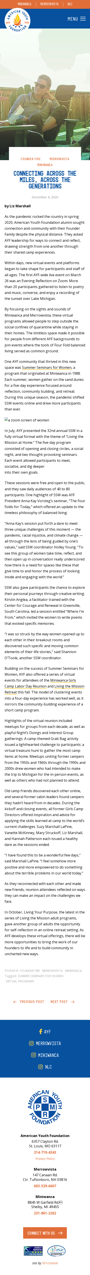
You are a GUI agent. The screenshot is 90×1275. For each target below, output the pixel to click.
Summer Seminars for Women (46, 367)
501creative (50, 1263)
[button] (76, 18)
